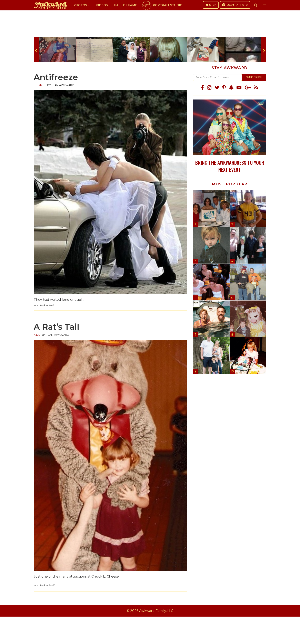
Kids (37, 334)
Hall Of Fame (125, 5)
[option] (57, 49)
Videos (102, 5)
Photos (80, 5)
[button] (255, 5)
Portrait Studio (162, 5)
